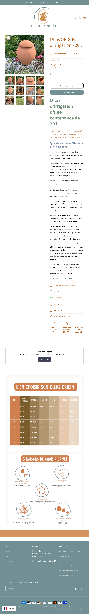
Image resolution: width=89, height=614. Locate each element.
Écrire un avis (44, 359)
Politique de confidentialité (69, 571)
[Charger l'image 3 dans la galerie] (30, 80)
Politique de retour (66, 576)
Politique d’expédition (36, 609)
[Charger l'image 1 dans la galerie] (9, 80)
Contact (8, 551)
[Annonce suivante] (84, 2)
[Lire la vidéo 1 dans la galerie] (20, 100)
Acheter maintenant (66, 92)
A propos (8, 561)
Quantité (52, 74)
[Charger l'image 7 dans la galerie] (30, 90)
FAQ (6, 547)
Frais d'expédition (64, 68)
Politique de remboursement (57, 606)
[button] (4, 17)
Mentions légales (65, 556)
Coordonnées (64, 561)
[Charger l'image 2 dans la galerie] (20, 80)
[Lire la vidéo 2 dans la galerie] (30, 100)
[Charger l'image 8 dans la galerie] (40, 90)
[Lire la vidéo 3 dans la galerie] (40, 100)
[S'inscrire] (42, 588)
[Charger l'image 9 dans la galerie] (9, 100)
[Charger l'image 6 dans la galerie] (20, 90)
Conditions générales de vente (70, 551)
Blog (7, 556)
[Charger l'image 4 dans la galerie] (40, 80)
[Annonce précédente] (4, 2)
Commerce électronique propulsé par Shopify (34, 606)
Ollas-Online (17, 606)
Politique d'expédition (67, 566)
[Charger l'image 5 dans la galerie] (9, 90)
